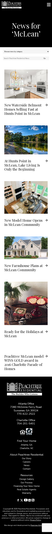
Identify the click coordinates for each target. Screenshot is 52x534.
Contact (26, 468)
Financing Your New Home (27, 486)
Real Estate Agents (26, 489)
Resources (27, 475)
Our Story (26, 458)
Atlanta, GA (26, 444)
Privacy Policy (35, 520)
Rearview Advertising (39, 525)
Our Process (26, 482)
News (26, 465)
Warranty (26, 493)
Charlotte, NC (26, 448)
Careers (26, 461)
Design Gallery (26, 479)
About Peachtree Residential (26, 454)
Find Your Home (26, 441)
